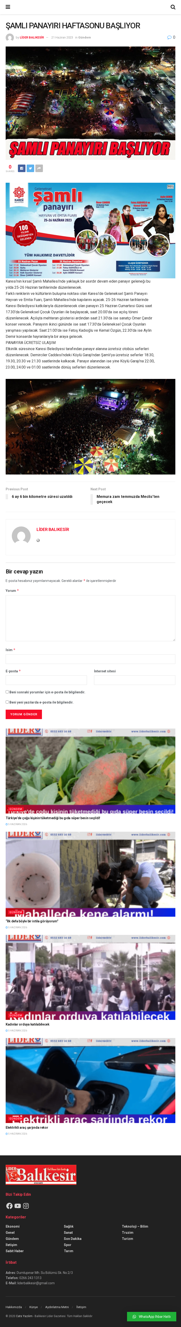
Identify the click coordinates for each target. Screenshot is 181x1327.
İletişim (11, 1245)
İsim (11, 650)
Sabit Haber (15, 1251)
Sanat (68, 1232)
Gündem (84, 37)
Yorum (12, 590)
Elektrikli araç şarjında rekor (27, 1127)
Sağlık (69, 1226)
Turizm (127, 1239)
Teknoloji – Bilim (135, 1226)
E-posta (13, 671)
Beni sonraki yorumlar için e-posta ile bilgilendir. (47, 692)
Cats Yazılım (24, 1316)
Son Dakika (73, 1239)
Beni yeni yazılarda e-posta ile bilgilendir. (41, 702)
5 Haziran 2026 (17, 824)
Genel (10, 1232)
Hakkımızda (14, 1307)
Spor (67, 1245)
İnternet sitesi (105, 671)
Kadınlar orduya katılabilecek (27, 1024)
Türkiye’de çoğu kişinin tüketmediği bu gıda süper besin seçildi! (53, 818)
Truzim (127, 1232)
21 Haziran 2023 (62, 37)
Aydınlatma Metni (57, 1307)
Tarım (68, 1251)
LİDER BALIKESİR (32, 37)
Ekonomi (13, 1226)
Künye (33, 1307)
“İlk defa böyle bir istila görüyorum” (32, 921)
